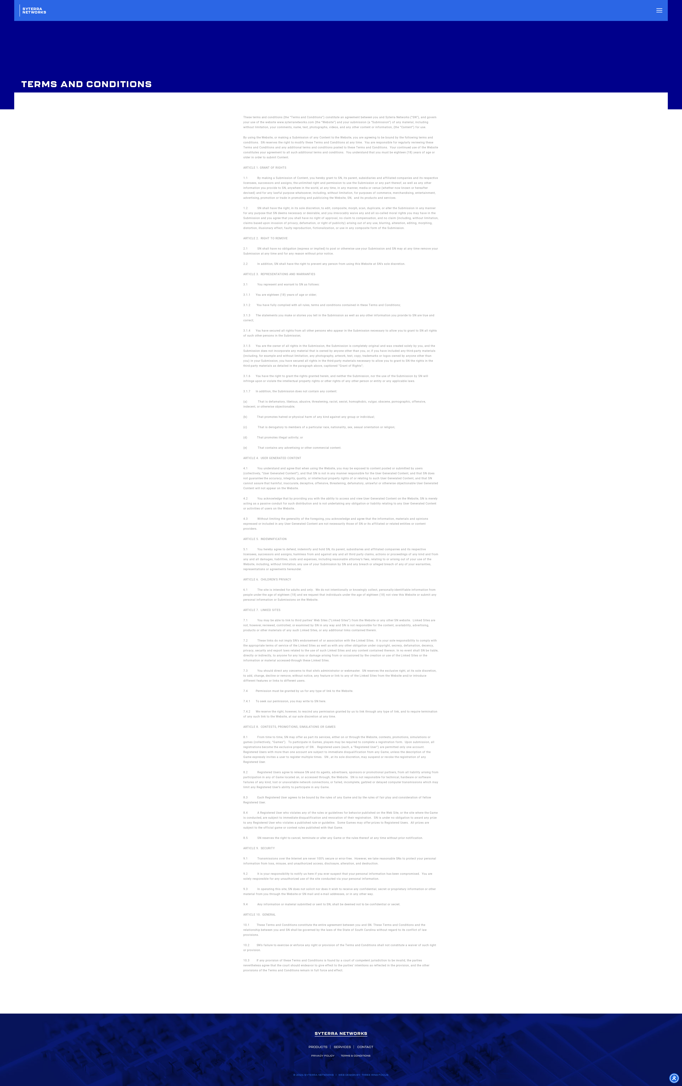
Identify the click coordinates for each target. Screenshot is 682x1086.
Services (342, 1047)
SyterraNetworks (34, 10)
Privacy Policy (323, 1055)
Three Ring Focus (375, 1075)
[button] (659, 10)
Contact (365, 1047)
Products (318, 1047)
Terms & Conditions (356, 1055)
